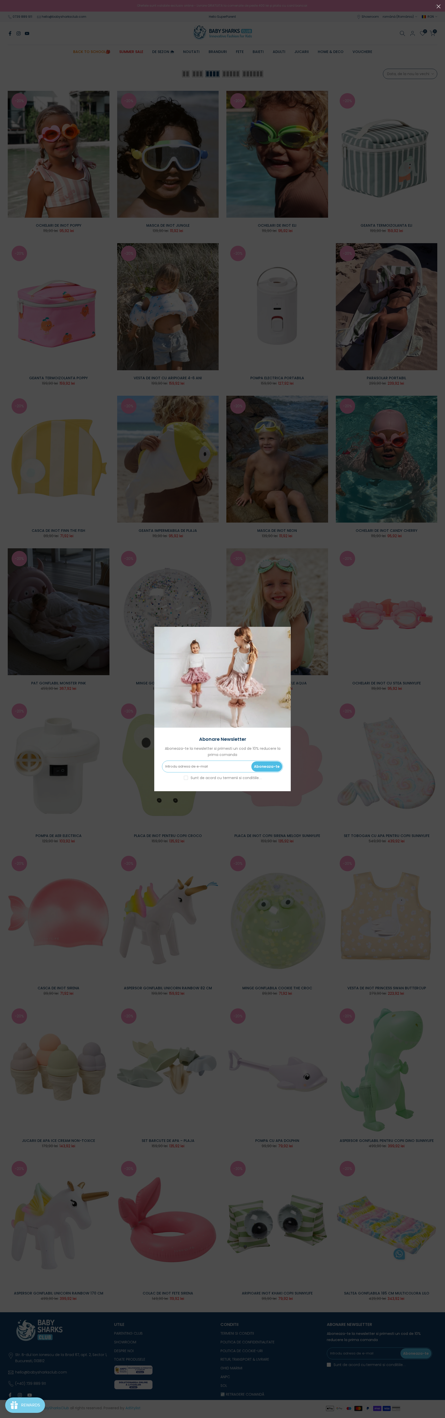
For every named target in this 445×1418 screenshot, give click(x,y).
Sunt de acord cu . (226, 777)
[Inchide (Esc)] (438, 6)
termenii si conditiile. (242, 777)
